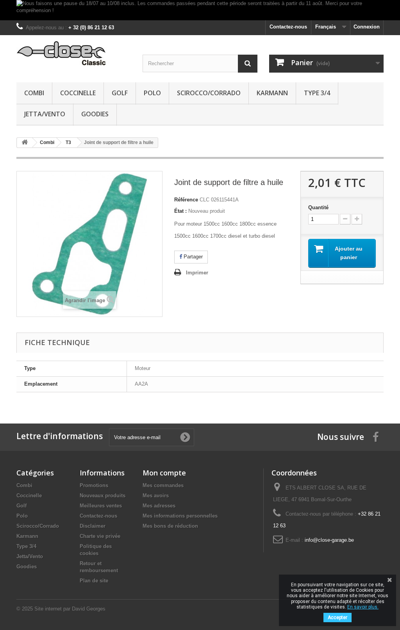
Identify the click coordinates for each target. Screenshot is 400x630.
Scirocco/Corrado (209, 93)
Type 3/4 (317, 93)
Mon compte (164, 472)
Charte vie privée (100, 536)
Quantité (318, 207)
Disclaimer (92, 526)
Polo (152, 93)
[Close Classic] (73, 53)
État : (180, 211)
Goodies (95, 114)
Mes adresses (159, 506)
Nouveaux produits (102, 495)
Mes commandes (163, 485)
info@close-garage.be (329, 540)
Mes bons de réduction (170, 526)
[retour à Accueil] (24, 143)
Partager (192, 257)
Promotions (94, 485)
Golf (120, 93)
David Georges (88, 609)
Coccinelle (78, 93)
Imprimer (197, 273)
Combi (34, 93)
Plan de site (94, 581)
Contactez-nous (288, 27)
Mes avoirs (156, 495)
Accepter (337, 617)
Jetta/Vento (44, 114)
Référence (186, 200)
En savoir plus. (363, 607)
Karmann (272, 93)
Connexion (367, 27)
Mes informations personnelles (180, 516)
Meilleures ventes (101, 506)
